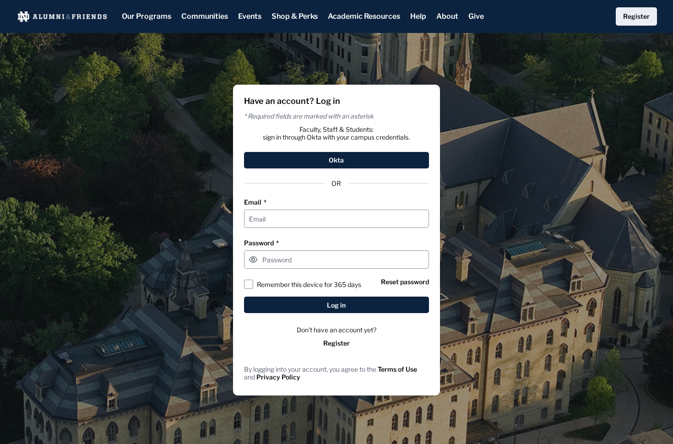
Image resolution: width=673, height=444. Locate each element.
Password (261, 243)
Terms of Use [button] (397, 369)
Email (255, 202)
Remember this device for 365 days (309, 284)
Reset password (405, 282)
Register (336, 343)
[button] (253, 259)
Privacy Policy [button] (278, 377)
